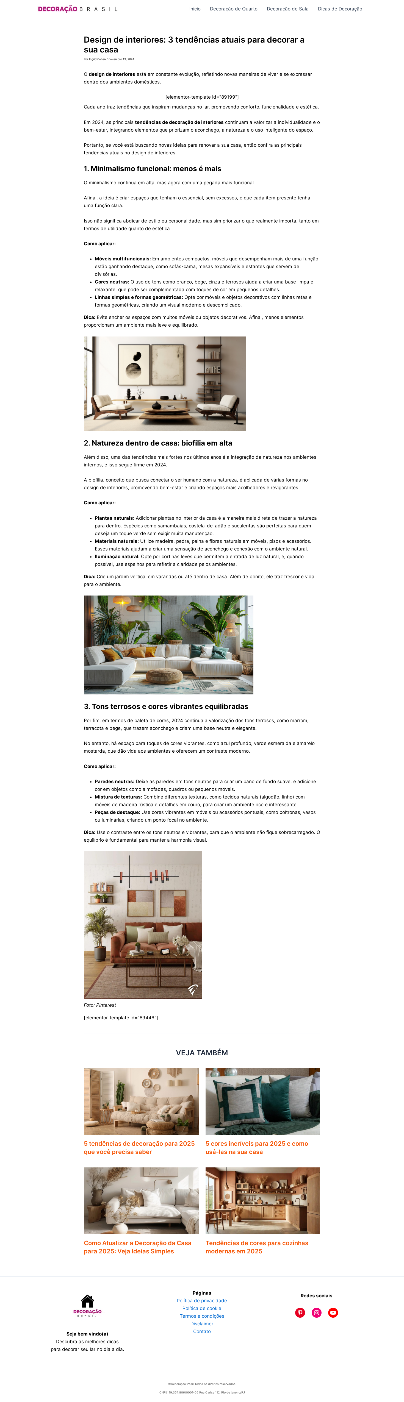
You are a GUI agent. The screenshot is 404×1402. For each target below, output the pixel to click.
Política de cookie (201, 1308)
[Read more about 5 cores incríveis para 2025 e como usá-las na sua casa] (263, 1100)
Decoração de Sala (288, 9)
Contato (202, 1331)
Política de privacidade (202, 1300)
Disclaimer (201, 1323)
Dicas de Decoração (340, 9)
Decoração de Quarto (234, 9)
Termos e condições (202, 1316)
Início (195, 9)
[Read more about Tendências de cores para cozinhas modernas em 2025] (263, 1200)
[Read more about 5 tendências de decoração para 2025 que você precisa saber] (141, 1100)
